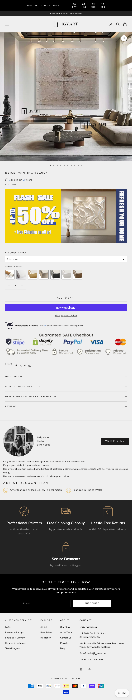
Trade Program (12, 648)
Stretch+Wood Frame (77, 274)
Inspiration (45, 637)
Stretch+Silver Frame (44, 274)
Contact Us (65, 637)
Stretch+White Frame (66, 274)
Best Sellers (46, 632)
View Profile (114, 441)
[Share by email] (29, 365)
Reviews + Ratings (14, 632)
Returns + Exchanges (15, 643)
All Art (43, 627)
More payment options (66, 315)
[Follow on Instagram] (81, 669)
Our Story (65, 627)
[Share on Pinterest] (25, 365)
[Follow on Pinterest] (89, 669)
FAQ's (8, 627)
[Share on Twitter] (20, 365)
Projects (64, 643)
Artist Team (66, 632)
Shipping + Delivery (15, 637)
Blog (62, 648)
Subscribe (92, 603)
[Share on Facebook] (16, 365)
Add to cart (66, 298)
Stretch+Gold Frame (32, 274)
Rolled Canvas (10, 274)
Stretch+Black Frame (55, 274)
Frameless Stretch (21, 274)
